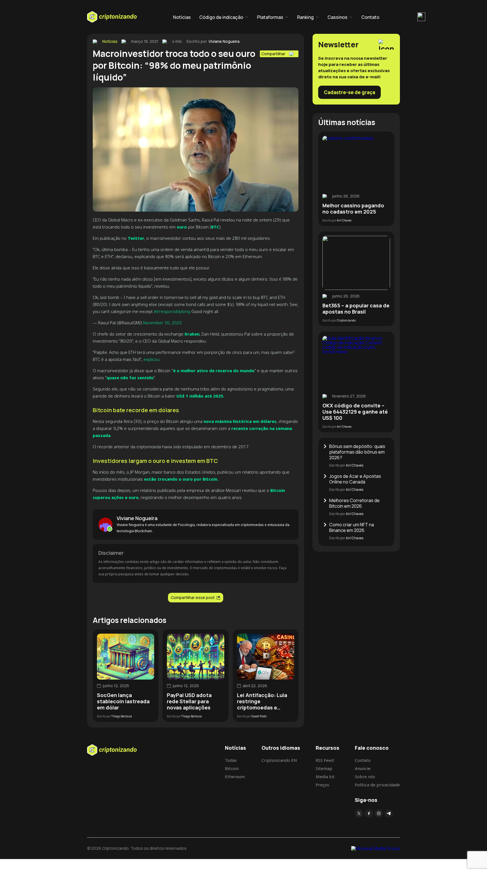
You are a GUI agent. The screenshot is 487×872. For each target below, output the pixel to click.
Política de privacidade (377, 784)
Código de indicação (221, 17)
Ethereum (235, 776)
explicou (151, 359)
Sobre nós (365, 776)
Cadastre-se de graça (349, 92)
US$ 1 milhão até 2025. (199, 396)
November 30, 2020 (162, 322)
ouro (182, 227)
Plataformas (270, 17)
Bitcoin (232, 768)
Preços (322, 784)
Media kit (325, 776)
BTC (215, 227)
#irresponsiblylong (172, 311)
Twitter (136, 238)
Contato (370, 17)
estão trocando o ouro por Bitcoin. (181, 479)
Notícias (182, 17)
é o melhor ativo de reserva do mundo (213, 370)
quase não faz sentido (130, 377)
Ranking (305, 17)
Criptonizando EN (279, 760)
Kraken (192, 334)
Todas (231, 760)
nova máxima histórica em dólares (239, 421)
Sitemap (324, 768)
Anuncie (363, 768)
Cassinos (337, 17)
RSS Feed (325, 760)
